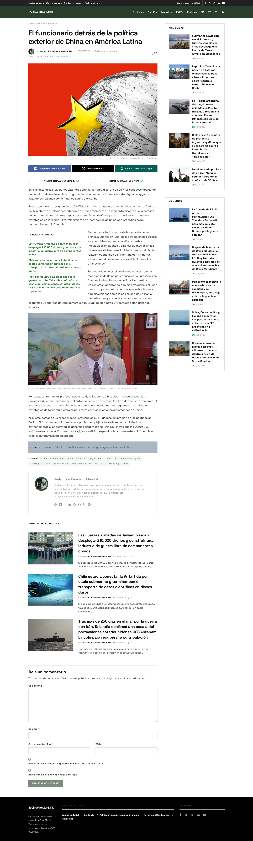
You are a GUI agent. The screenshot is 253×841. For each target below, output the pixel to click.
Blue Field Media (43, 820)
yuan (125, 463)
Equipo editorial (70, 814)
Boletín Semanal (54, 3)
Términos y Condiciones (157, 814)
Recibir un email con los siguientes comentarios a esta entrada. (65, 763)
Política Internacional (46, 23)
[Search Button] (223, 12)
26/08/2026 (120, 556)
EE (215, 12)
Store (100, 3)
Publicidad (90, 3)
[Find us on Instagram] (214, 3)
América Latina (77, 458)
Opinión (152, 12)
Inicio (31, 23)
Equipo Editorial (36, 3)
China (108, 458)
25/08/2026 (199, 161)
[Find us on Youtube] (223, 3)
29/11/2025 (199, 92)
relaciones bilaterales (84, 463)
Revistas (192, 12)
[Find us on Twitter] (209, 3)
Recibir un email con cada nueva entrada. (52, 774)
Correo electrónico (40, 744)
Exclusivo (138, 12)
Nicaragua (36, 463)
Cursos (79, 3)
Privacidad (67, 818)
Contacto (69, 3)
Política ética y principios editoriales (119, 814)
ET (209, 12)
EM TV (179, 12)
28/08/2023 (83, 51)
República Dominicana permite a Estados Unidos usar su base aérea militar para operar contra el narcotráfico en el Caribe (206, 77)
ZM (202, 12)
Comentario (36, 685)
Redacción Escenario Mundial (56, 51)
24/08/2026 (199, 58)
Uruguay (114, 463)
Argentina (166, 12)
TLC (103, 463)
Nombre (34, 728)
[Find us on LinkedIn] (219, 3)
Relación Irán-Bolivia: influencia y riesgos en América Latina (93, 447)
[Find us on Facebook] (205, 3)
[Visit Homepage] (41, 12)
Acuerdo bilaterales (52, 458)
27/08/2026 (199, 239)
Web (98, 744)
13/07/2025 (199, 185)
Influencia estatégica (127, 458)
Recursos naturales (57, 463)
